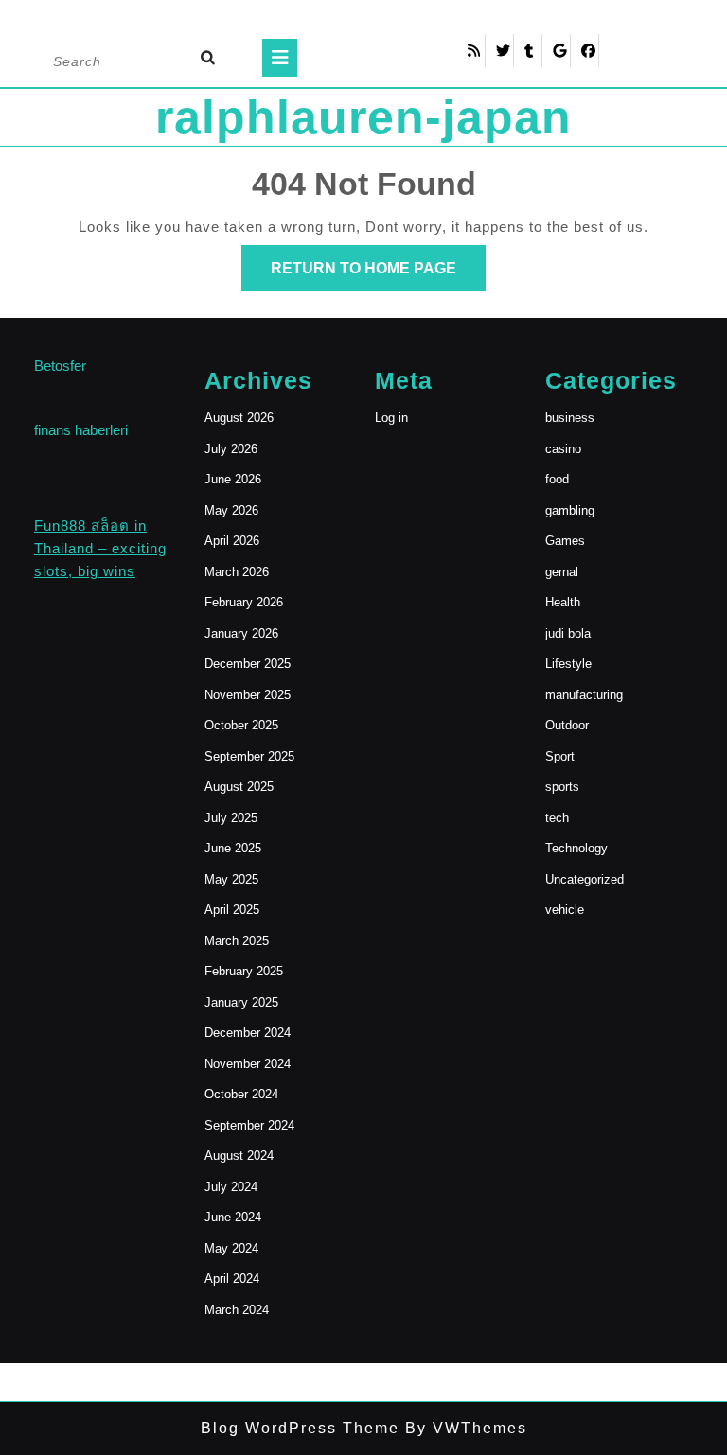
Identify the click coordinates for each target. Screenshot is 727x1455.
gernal (561, 572)
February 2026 (243, 602)
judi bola (568, 633)
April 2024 (231, 1278)
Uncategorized (584, 879)
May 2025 (231, 879)
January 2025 (241, 1002)
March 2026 (236, 572)
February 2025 (243, 971)
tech (557, 818)
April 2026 (231, 541)
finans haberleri (81, 430)
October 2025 (241, 725)
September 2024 (249, 1125)
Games (565, 541)
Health (562, 602)
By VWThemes (463, 1428)
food (557, 479)
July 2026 (230, 449)
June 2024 (232, 1217)
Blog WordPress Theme (300, 1428)
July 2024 (230, 1187)
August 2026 (239, 418)
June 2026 (232, 479)
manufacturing (584, 695)
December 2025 (247, 664)
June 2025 (232, 848)
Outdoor (567, 725)
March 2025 (236, 941)
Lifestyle (568, 664)
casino (563, 449)
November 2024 (247, 1064)
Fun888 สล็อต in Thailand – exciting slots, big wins (100, 548)
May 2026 (231, 510)
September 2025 (249, 756)
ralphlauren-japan (363, 117)
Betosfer (60, 366)
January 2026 (241, 633)
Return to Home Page (378, 275)
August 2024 (239, 1155)
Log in (391, 418)
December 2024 (247, 1033)
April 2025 (231, 910)
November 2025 (247, 695)
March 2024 (236, 1310)
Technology (576, 848)
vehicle (564, 910)
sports (562, 787)
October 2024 (241, 1094)
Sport (560, 756)
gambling (569, 510)
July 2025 (230, 818)
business (569, 418)
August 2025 (239, 787)
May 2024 (231, 1248)
